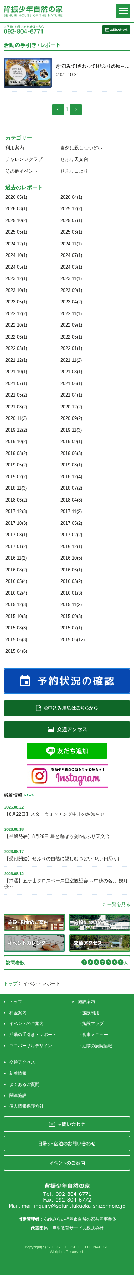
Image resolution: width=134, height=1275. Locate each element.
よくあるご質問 (24, 1084)
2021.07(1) (16, 383)
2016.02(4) (16, 593)
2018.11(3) (16, 488)
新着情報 (17, 1073)
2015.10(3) (16, 616)
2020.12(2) (71, 406)
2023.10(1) (16, 290)
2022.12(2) (16, 313)
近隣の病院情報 (97, 1045)
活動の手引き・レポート (32, 1034)
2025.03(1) (71, 232)
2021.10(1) (16, 371)
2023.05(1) (16, 302)
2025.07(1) (71, 220)
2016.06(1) (71, 569)
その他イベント (21, 171)
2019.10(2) (16, 441)
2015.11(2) (71, 604)
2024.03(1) (71, 267)
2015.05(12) (72, 639)
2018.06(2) (16, 500)
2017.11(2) (71, 511)
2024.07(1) (71, 255)
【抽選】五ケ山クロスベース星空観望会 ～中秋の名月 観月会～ (66, 883)
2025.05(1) (16, 232)
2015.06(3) (16, 639)
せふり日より (74, 171)
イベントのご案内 (26, 1023)
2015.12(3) (16, 604)
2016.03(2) (71, 581)
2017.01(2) (16, 546)
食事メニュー (95, 1034)
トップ (11, 983)
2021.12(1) (16, 360)
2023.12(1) (16, 278)
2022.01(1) (71, 348)
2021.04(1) (71, 395)
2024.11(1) (71, 243)
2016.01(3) (71, 593)
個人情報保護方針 (26, 1106)
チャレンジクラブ (24, 159)
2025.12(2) (71, 208)
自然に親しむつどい (81, 147)
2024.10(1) (16, 255)
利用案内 (14, 147)
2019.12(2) (16, 430)
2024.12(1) (16, 243)
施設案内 (86, 1001)
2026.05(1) (16, 197)
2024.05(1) (16, 267)
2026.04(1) (71, 197)
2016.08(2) (16, 569)
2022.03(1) (16, 348)
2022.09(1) (71, 325)
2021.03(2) (16, 406)
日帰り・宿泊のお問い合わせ (67, 1143)
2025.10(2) (16, 220)
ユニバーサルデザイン (30, 1045)
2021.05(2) (16, 395)
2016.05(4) (16, 581)
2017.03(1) (16, 534)
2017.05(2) (71, 523)
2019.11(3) (71, 430)
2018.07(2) (71, 488)
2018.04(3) (71, 500)
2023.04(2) (71, 302)
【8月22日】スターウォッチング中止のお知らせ (54, 814)
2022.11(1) (71, 313)
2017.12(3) (16, 511)
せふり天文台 (74, 159)
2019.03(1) (71, 465)
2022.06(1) (16, 337)
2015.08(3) (16, 628)
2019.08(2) (16, 453)
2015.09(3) (71, 616)
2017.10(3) (16, 523)
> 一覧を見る (116, 904)
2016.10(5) (71, 558)
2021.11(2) (71, 360)
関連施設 (17, 1095)
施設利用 (90, 1012)
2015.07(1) (71, 628)
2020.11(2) (16, 418)
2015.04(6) (16, 651)
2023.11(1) (71, 278)
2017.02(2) (71, 534)
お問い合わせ (67, 1124)
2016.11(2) (16, 558)
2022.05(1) (71, 337)
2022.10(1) (16, 325)
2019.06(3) (71, 453)
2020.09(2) (71, 418)
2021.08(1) (71, 371)
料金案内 (17, 1012)
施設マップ (93, 1023)
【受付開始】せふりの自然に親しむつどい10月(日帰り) (61, 858)
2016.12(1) (71, 546)
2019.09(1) (71, 441)
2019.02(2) (16, 476)
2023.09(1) (71, 290)
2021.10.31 (67, 74)
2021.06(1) (71, 383)
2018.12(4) (71, 476)
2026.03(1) (16, 208)
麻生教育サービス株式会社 (78, 1228)
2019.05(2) (16, 465)
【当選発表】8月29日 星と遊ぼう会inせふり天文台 (57, 836)
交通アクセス (22, 1062)
